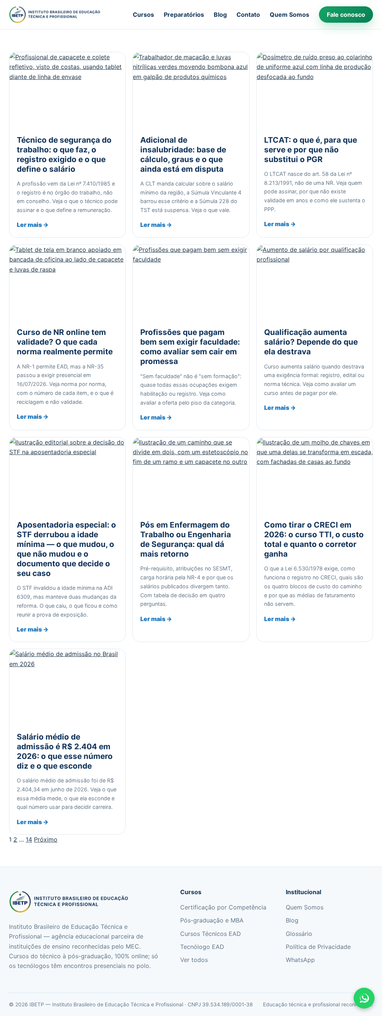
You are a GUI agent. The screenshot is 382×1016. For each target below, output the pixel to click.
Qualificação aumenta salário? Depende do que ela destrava (311, 341)
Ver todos (194, 959)
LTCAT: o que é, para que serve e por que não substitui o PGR (310, 149)
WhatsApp (300, 959)
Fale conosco (346, 14)
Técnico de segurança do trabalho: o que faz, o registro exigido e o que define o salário (64, 154)
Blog (220, 14)
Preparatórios (184, 14)
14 (29, 839)
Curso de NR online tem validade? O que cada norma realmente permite (65, 341)
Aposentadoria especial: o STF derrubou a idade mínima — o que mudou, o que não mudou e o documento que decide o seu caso (66, 549)
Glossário (299, 933)
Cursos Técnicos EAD (210, 933)
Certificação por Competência (223, 907)
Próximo (45, 839)
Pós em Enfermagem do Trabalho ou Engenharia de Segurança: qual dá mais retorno (185, 539)
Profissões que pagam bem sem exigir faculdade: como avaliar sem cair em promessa (190, 346)
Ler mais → (32, 224)
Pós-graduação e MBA (212, 920)
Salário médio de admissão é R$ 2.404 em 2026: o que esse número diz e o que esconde (65, 751)
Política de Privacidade (318, 946)
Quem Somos (289, 14)
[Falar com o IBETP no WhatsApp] (364, 998)
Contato (248, 14)
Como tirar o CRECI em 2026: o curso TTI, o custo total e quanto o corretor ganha (314, 539)
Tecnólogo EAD (202, 946)
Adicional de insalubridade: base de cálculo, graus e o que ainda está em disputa (183, 154)
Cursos (143, 14)
